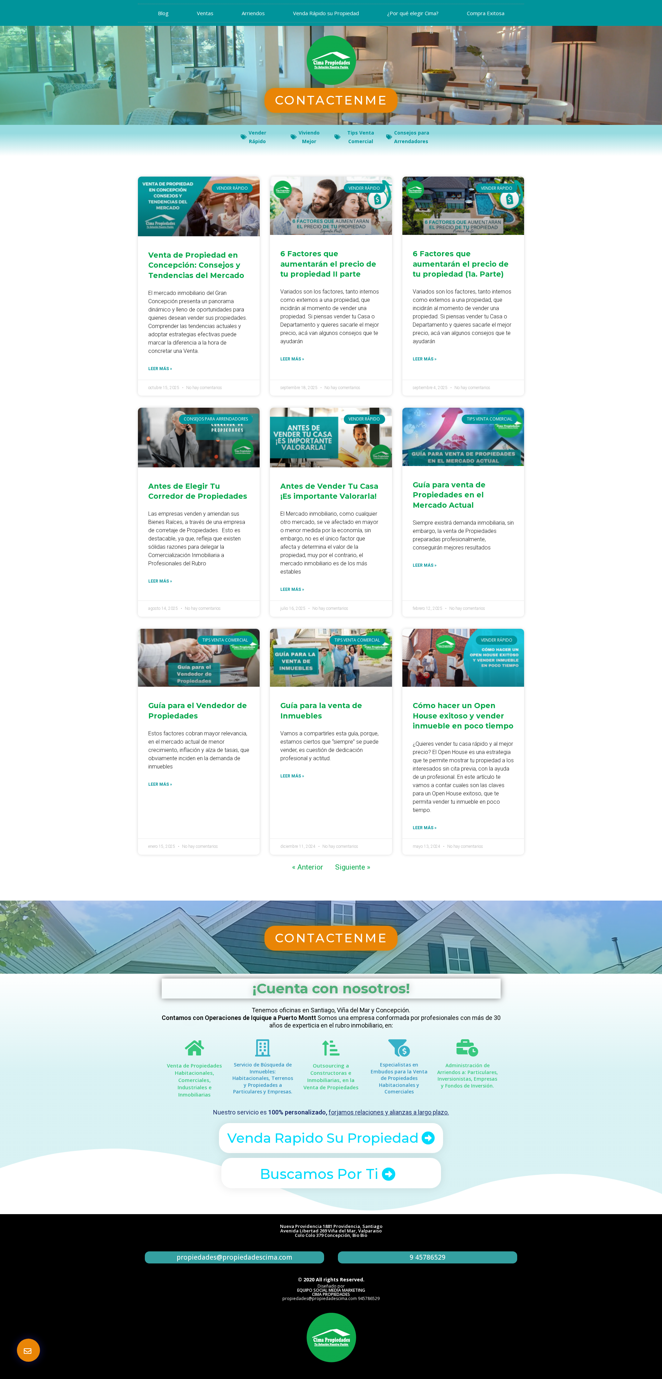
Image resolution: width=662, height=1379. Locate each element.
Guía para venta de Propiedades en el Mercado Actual (449, 494)
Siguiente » (352, 867)
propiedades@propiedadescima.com (234, 1257)
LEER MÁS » (160, 368)
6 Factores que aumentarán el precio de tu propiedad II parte (328, 263)
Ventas (205, 13)
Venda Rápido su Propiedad (326, 13)
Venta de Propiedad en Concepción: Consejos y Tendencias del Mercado (196, 265)
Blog (163, 13)
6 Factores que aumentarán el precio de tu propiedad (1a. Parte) (461, 263)
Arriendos (253, 13)
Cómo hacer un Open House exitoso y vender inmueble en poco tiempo (463, 715)
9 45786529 (427, 1257)
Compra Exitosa (485, 13)
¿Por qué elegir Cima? (413, 13)
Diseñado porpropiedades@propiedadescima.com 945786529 (331, 1292)
